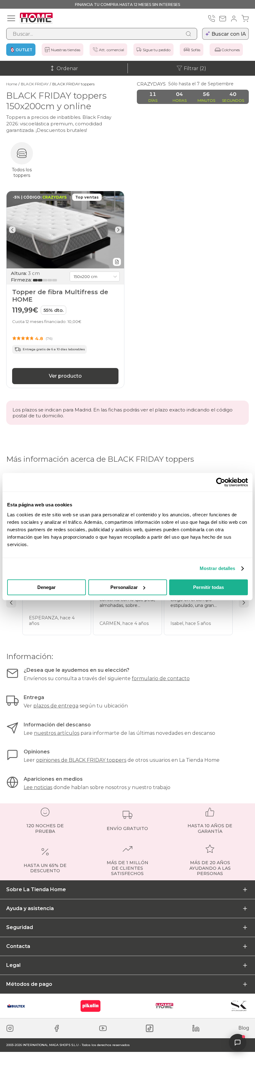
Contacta (18, 946)
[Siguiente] (118, 229)
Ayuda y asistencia (30, 908)
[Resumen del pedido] (245, 18)
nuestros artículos (56, 733)
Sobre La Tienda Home (36, 889)
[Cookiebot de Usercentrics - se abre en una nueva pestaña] (220, 482)
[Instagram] (10, 1028)
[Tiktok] (149, 1028)
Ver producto (65, 376)
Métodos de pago (29, 984)
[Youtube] (103, 1028)
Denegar (46, 587)
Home (11, 84)
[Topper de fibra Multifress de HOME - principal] (65, 229)
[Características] (117, 262)
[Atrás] (12, 229)
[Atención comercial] (211, 18)
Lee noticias (38, 787)
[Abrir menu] (11, 18)
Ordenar (67, 68)
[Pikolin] (90, 1006)
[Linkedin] (196, 1028)
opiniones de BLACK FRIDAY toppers (81, 760)
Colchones (230, 49)
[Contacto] (222, 18)
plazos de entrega (55, 706)
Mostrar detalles (217, 568)
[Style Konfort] (239, 1006)
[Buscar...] (188, 33)
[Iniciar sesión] (233, 18)
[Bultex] (16, 1006)
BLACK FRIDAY (35, 84)
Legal (13, 965)
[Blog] (244, 1028)
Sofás (195, 49)
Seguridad (19, 927)
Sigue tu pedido (156, 49)
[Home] (164, 1006)
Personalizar (124, 587)
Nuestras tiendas (65, 49)
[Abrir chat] (237, 1042)
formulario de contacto (161, 678)
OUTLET (24, 49)
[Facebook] (56, 1028)
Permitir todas (208, 587)
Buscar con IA (228, 34)
